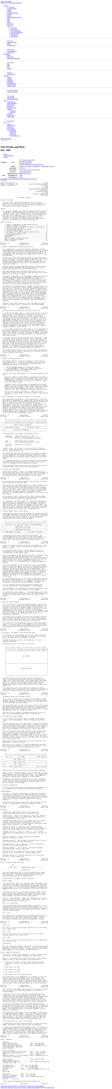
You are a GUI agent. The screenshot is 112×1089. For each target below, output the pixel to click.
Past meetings (10, 97)
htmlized (25, 171)
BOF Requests (11, 45)
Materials (9, 78)
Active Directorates (15, 30)
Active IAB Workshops (16, 32)
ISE (8, 67)
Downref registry (11, 108)
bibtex (29, 171)
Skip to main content (6, 1)
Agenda (9, 77)
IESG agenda (10, 105)
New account (10, 128)
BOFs (8, 43)
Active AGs (13, 27)
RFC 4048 (29, 161)
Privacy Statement (39, 1086)
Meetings (12, 112)
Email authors (4, 179)
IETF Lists (13, 131)
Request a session (11, 84)
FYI (14, 74)
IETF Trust (22, 1086)
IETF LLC (10, 23)
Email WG (11, 179)
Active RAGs (14, 35)
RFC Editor (10, 24)
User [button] (5, 122)
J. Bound (21, 166)
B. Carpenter (28, 166)
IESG (8, 19)
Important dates (11, 83)
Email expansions (8, 155)
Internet (9, 11)
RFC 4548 (28, 163)
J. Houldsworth (45, 166)
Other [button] (5, 100)
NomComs (10, 106)
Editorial (9, 68)
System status (10, 116)
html (22, 171)
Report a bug (10, 121)
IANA (33, 1086)
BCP (11, 74)
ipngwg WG (40, 164)
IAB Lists (13, 134)
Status (5, 154)
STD (8, 74)
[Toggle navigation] (1, 143)
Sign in (9, 124)
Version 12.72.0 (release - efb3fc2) (23, 1087)
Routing (9, 14)
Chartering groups (12, 42)
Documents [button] (7, 54)
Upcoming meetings (12, 92)
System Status (35, 1087)
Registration (10, 81)
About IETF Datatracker (7, 1087)
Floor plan (10, 80)
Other (8, 26)
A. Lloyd (52, 166)
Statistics (9, 109)
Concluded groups (12, 51)
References (19, 179)
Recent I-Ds (10, 57)
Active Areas (13, 29)
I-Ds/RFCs (13, 111)
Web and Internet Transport (14, 17)
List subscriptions (11, 130)
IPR (15, 179)
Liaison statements (12, 103)
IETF (2, 1086)
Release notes (10, 115)
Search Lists (33, 179)
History (6, 157)
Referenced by (26, 179)
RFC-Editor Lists (14, 135)
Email (52, 1087)
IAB (8, 20)
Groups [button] (6, 5)
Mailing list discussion (25, 173)
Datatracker (18, 3)
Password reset (11, 125)
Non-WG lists (10, 52)
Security (9, 16)
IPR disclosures (11, 102)
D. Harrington (36, 166)
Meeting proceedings (12, 99)
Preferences (10, 127)
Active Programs (14, 33)
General (9, 10)
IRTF (8, 22)
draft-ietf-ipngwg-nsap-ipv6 (29, 164)
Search (9, 55)
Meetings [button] (6, 75)
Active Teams (14, 36)
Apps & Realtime (11, 8)
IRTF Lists (13, 132)
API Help (9, 113)
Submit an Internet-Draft (13, 58)
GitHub (49, 1087)
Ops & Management (12, 13)
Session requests (11, 86)
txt (20, 171)
